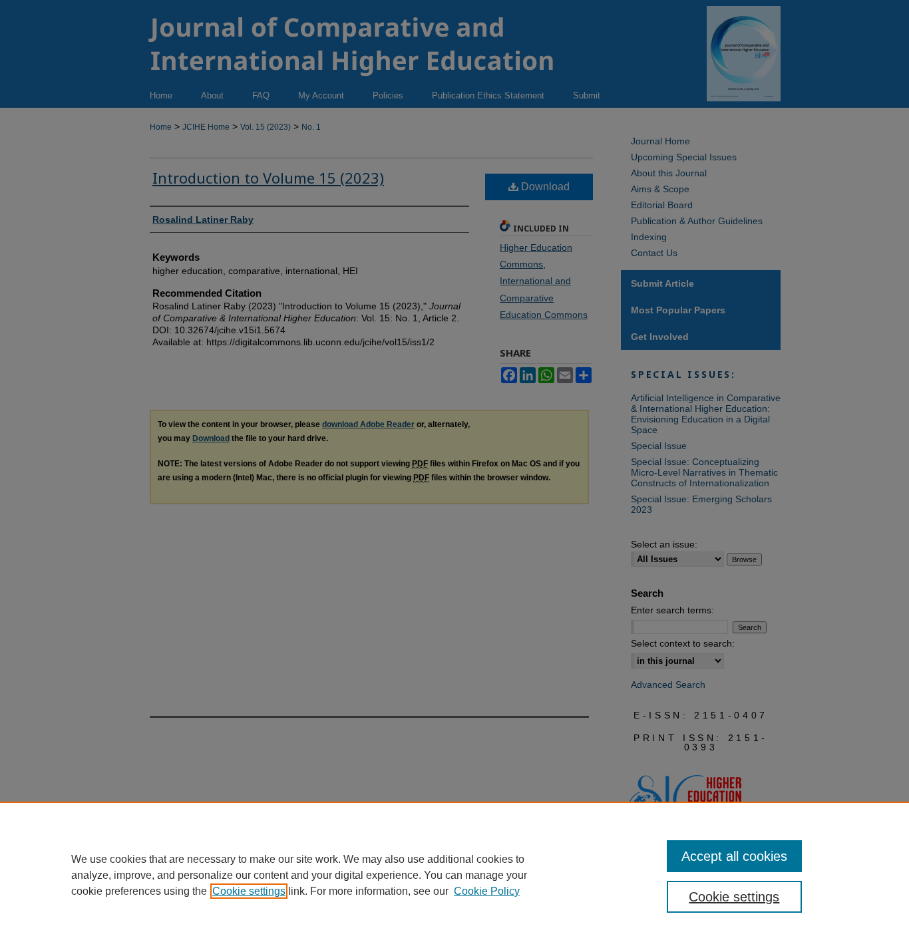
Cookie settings (248, 891)
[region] (454, 875)
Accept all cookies (734, 856)
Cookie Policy (487, 891)
